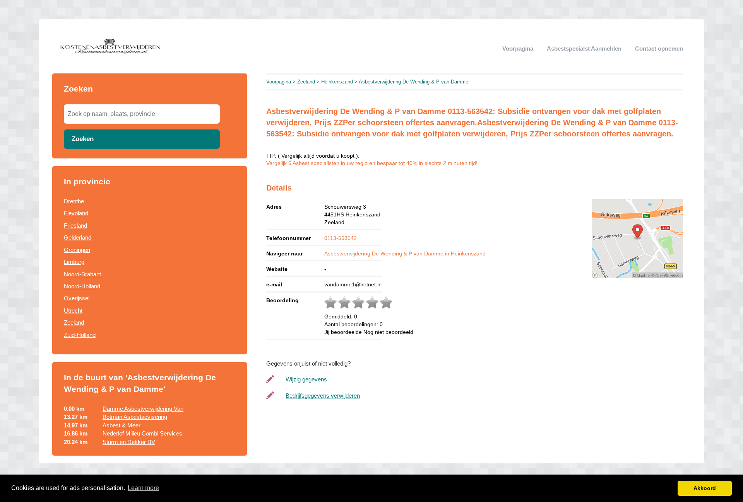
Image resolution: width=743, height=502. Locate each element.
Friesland (75, 225)
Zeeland (74, 322)
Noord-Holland (82, 286)
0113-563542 (340, 238)
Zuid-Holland (80, 335)
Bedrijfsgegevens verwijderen (323, 395)
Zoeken (83, 138)
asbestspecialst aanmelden (584, 48)
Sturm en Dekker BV (129, 442)
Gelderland (77, 237)
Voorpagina (517, 48)
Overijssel (76, 298)
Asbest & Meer (121, 425)
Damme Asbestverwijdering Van (143, 408)
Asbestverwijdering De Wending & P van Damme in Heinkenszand (405, 253)
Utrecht (73, 310)
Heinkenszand (337, 82)
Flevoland (76, 213)
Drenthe (74, 201)
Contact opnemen (659, 48)
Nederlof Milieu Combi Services (142, 433)
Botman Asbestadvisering (135, 417)
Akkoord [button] (704, 488)
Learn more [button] (143, 488)
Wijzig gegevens (306, 379)
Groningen (77, 250)
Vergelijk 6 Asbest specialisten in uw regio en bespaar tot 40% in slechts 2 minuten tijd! (372, 163)
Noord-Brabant (82, 274)
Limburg (74, 262)
